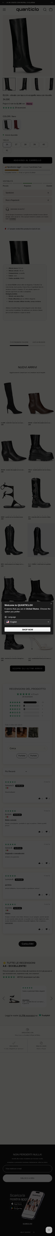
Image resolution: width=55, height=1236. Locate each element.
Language (12, 617)
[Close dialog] (51, 603)
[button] (27, 621)
